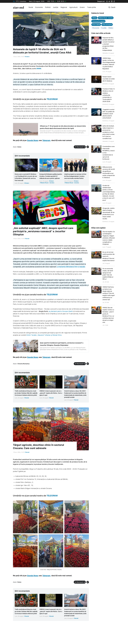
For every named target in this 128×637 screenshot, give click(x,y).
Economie (39, 7)
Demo (19, 147)
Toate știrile (91, 7)
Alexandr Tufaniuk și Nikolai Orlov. (50, 335)
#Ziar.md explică (98, 228)
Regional (64, 7)
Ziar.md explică (107, 24)
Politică (47, 7)
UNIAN (38, 68)
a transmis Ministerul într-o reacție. (71, 267)
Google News (32, 140)
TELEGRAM (52, 99)
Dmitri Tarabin (31, 335)
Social (31, 7)
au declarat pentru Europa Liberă (60, 311)
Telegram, (46, 140)
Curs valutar (96, 24)
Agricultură (73, 7)
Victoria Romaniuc (23, 364)
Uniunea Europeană (98, 21)
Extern (82, 7)
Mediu (110, 28)
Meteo (94, 18)
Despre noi (101, 1)
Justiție (55, 7)
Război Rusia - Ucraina (105, 18)
